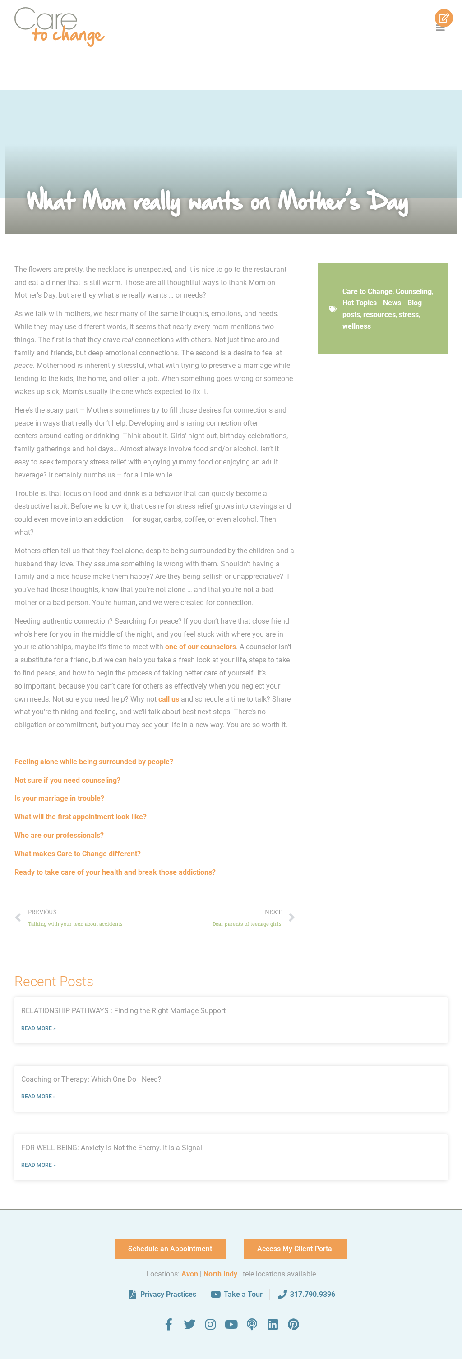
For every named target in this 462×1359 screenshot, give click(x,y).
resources (379, 314)
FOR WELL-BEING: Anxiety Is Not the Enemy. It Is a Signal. (112, 1147)
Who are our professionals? (59, 835)
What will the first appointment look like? (80, 817)
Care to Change (367, 291)
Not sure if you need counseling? (67, 780)
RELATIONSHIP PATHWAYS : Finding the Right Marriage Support (123, 1010)
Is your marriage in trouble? (59, 798)
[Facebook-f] (169, 1324)
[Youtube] (231, 1324)
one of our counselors (200, 647)
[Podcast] (252, 1324)
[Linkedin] (272, 1324)
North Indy (220, 1274)
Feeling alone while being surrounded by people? (93, 762)
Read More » (38, 1028)
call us (168, 699)
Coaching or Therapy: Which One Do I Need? (91, 1079)
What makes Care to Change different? (77, 853)
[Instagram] (210, 1324)
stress (409, 314)
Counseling (414, 291)
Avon (189, 1274)
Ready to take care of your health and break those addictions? (115, 872)
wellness (356, 326)
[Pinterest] (293, 1324)
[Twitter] (189, 1324)
